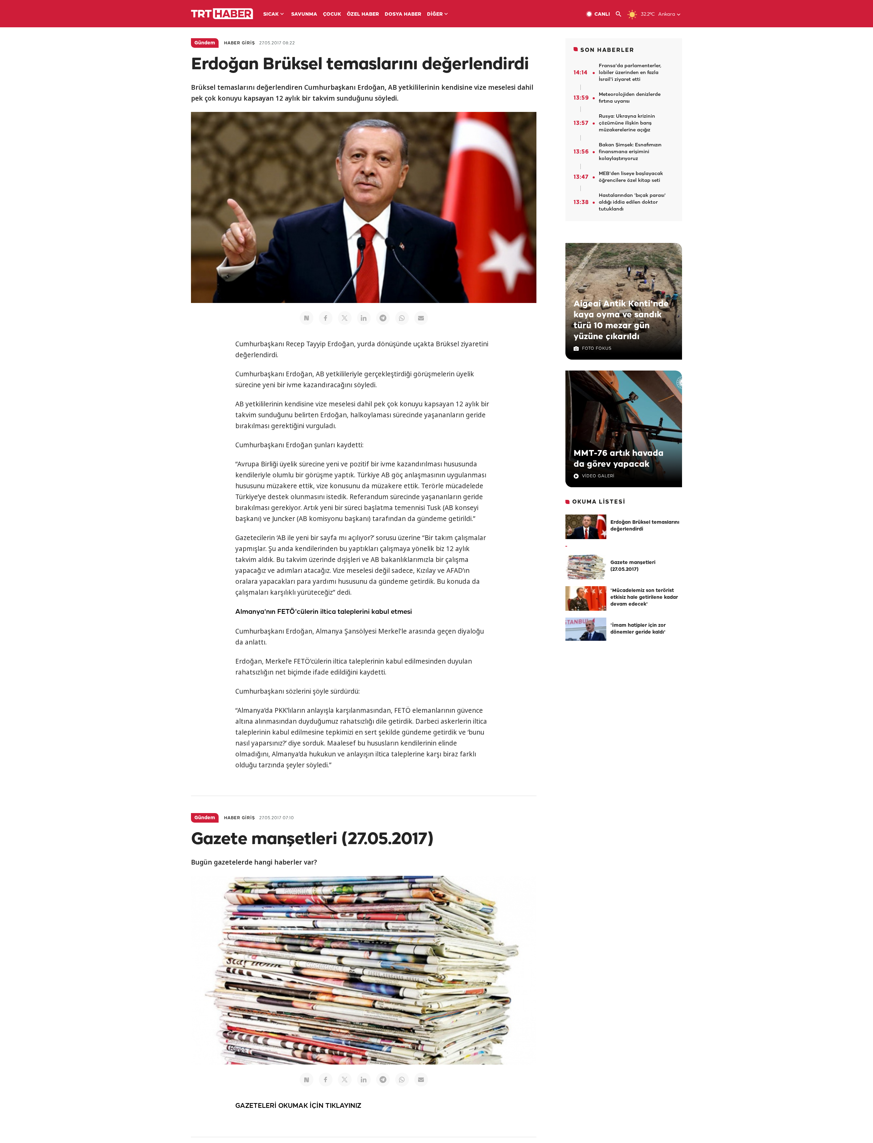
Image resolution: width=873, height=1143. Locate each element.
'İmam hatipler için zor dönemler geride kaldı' (638, 629)
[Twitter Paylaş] (345, 318)
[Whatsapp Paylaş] (402, 318)
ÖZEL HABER (363, 14)
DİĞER (435, 14)
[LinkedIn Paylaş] (364, 318)
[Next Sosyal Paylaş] (306, 318)
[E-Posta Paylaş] (421, 318)
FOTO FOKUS (596, 348)
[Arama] (621, 14)
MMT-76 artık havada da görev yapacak (619, 459)
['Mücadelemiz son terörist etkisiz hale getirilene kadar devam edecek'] (585, 598)
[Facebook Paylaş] (325, 318)
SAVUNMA (304, 14)
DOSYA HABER (403, 14)
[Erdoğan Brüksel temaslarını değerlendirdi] (585, 527)
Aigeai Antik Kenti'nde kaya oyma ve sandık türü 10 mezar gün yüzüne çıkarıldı (621, 320)
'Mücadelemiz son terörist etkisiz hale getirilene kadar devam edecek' (644, 597)
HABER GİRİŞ (239, 43)
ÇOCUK (332, 14)
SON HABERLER (607, 50)
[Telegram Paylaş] (383, 318)
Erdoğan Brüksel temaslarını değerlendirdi (644, 526)
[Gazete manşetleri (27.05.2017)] (585, 567)
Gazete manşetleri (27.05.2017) (632, 566)
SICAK (271, 14)
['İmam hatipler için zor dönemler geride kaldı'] (585, 630)
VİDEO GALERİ (598, 476)
